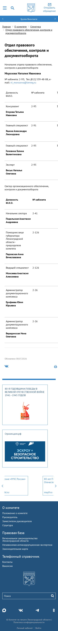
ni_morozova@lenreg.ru (23, 82)
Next (55, 485)
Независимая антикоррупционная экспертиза (27, 544)
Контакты (7, 561)
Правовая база (13, 533)
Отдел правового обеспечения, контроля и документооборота (28, 31)
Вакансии (7, 565)
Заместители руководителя (17, 521)
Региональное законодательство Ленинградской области (20, 539)
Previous (2, 485)
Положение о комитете (15, 513)
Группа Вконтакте (29, 19)
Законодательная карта (15, 548)
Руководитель (9, 517)
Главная (6, 26)
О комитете (20, 26)
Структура (35, 26)
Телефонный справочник (20, 556)
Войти (38, 628)
